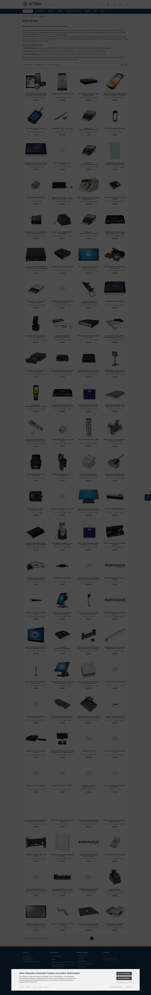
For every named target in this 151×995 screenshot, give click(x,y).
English (28, 987)
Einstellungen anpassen (124, 982)
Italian (40, 987)
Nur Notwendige (124, 978)
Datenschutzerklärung (116, 987)
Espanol (46, 987)
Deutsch (21, 987)
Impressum (128, 987)
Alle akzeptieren (124, 973)
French (34, 987)
